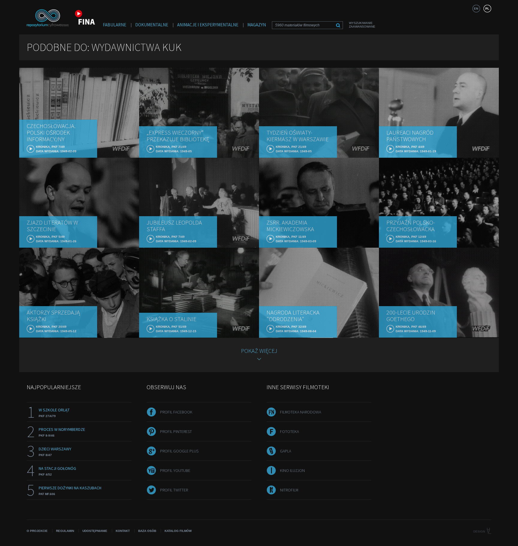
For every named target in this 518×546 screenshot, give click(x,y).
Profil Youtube (175, 470)
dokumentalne (151, 25)
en (476, 8)
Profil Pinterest (176, 431)
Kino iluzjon (292, 470)
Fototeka (289, 431)
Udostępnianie (94, 531)
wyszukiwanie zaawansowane (362, 24)
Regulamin (65, 531)
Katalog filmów (178, 531)
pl (487, 8)
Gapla (285, 451)
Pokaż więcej (259, 350)
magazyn (256, 25)
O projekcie (37, 531)
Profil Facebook (176, 412)
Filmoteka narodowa (300, 412)
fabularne (114, 25)
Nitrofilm (289, 490)
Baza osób (147, 531)
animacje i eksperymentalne (207, 25)
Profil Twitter (174, 490)
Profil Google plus (179, 451)
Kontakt (123, 531)
